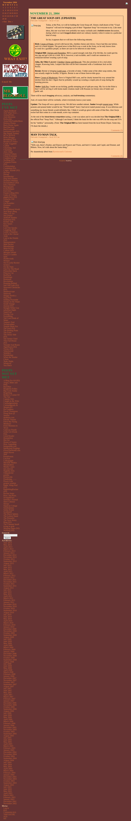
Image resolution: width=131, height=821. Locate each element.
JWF (5, 454)
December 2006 (9, 703)
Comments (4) (117, 156)
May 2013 (7, 545)
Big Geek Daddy (10, 391)
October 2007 (9, 682)
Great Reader (8, 436)
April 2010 (7, 621)
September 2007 (10, 684)
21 (17, 13)
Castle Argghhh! (10, 144)
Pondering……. (9, 479)
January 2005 (8, 750)
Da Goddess (8, 409)
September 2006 (10, 709)
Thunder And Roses (11, 345)
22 (3, 16)
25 (10, 16)
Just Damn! (8, 215)
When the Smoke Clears (10, 358)
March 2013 (8, 549)
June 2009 (7, 641)
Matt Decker (8, 244)
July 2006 (7, 713)
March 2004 (8, 771)
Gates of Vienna (10, 195)
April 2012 (7, 571)
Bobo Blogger (9, 137)
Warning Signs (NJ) (11, 528)
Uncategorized (42, 21)
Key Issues (7, 224)
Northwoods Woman (8, 260)
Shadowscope (9, 291)
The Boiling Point (10, 330)
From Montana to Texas (10, 427)
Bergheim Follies (10, 389)
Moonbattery (8, 465)
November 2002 (10, 803)
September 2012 (10, 561)
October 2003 (9, 781)
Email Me (7, 82)
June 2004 (7, 764)
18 (10, 13)
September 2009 (10, 635)
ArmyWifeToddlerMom (13, 121)
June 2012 (7, 567)
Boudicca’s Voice (10, 142)
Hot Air (6, 440)
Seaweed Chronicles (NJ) (11, 288)
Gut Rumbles (8, 203)
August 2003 (8, 785)
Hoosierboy (8, 438)
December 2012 (9, 555)
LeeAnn (6, 458)
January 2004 (8, 775)
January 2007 (8, 701)
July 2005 (7, 738)
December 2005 (9, 727)
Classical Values (10, 154)
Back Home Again (11, 125)
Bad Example (8, 129)
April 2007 (7, 695)
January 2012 (8, 578)
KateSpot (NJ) (9, 220)
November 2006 (10, 705)
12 (12, 10)
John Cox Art (8, 213)
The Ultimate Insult (11, 524)
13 (15, 10)
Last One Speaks (10, 228)
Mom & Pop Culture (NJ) (8, 249)
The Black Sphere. (11, 514)
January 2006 (8, 725)
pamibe (6, 475)
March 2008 (8, 672)
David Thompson (10, 411)
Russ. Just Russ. (10, 495)
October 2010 (9, 608)
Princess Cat (8, 273)
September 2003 (10, 783)
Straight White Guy (11, 308)
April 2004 (7, 768)
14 (17, 10)
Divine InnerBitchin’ (8, 175)
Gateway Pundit (10, 430)
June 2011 (7, 592)
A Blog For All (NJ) (11, 380)
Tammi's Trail (8, 322)
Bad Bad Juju (8, 127)
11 (10, 10)
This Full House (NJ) (10, 342)
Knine (5, 226)
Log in (6, 808)
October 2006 (9, 707)
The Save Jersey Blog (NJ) (10, 521)
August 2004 (8, 760)
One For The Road (11, 269)
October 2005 (9, 732)
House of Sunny (10, 442)
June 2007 (7, 690)
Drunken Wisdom (10, 181)
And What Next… (10, 113)
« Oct (4, 22)
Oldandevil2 (8, 473)
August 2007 (8, 686)
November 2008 (10, 656)
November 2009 (10, 631)
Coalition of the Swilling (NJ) (9, 159)
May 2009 (7, 643)
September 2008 (10, 660)
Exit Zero (7, 191)
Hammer (6, 205)
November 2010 (10, 606)
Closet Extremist (10, 156)
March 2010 (8, 623)
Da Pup (6, 172)
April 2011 (7, 596)
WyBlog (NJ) (8, 530)
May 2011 (7, 594)
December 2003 (9, 777)
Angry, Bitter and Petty (10, 383)
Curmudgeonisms (10, 403)
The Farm (7, 332)
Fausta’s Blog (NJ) (11, 193)
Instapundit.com (9, 446)
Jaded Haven (8, 452)
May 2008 (7, 668)
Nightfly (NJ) (8, 471)
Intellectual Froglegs (11, 448)
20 (15, 13)
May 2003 (7, 791)
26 (12, 16)
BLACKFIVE (9, 135)
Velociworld (8, 351)
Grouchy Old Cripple (8, 200)
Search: (6, 533)
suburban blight (9, 310)
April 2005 (7, 744)
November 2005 (10, 729)
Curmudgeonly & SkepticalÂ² (10, 406)
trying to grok (8, 526)
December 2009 (9, 629)
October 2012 (9, 559)
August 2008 (8, 662)
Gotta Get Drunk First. (10, 433)
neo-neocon (8, 469)
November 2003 (10, 779)
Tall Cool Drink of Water (10, 319)
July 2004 (7, 762)
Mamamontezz (9, 242)
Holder (6, 207)
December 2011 (9, 580)
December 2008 (9, 654)
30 (5, 19)
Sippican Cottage (10, 506)
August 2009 (8, 637)
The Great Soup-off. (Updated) (53, 18)
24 (8, 16)
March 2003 (8, 795)
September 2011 (10, 586)
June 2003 (7, 789)
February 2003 (9, 797)
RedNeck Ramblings (7, 276)
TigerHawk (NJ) (10, 347)
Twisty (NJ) (8, 349)
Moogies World (9, 252)
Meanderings (8, 246)
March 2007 (8, 697)
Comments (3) (117, 130)
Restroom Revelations (8, 280)
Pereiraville (8, 477)
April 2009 (7, 645)
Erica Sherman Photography (9, 186)
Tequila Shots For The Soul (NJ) (10, 327)
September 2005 (10, 734)
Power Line (8, 481)
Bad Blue (7, 387)
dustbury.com (8, 417)
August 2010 (8, 612)
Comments (9, 812)
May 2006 (7, 717)
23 (5, 16)
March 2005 (8, 746)
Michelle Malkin (10, 463)
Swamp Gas (8, 314)
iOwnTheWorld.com (11, 450)
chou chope (8, 152)
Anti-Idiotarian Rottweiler (9, 118)
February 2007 (9, 699)
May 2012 (7, 569)
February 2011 (9, 600)
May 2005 (7, 742)
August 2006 (8, 711)
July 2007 (7, 688)
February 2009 (9, 649)
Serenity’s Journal (10, 500)
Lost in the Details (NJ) (10, 239)
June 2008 (7, 666)
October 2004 (9, 756)
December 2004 (9, 752)
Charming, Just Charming (9, 149)
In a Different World (11, 209)
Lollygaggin (8, 461)
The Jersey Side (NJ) (9, 336)
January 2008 (8, 676)
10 (8, 10)
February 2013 (9, 551)
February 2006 (9, 723)
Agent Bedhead (9, 111)
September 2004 (10, 758)
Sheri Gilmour (9, 502)
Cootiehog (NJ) (9, 168)
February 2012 (9, 575)
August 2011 (8, 588)
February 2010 (9, 625)
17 (8, 13)
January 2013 (8, 553)
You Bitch (7, 365)
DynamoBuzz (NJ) (11, 183)
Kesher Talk (8, 222)
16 (5, 13)
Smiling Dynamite (10, 300)
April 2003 (7, 793)
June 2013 (7, 543)
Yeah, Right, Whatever (8, 362)
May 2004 (7, 766)
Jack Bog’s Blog (10, 211)
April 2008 (7, 670)
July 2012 (7, 565)
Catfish (6, 146)
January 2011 (8, 602)
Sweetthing (8, 316)
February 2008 (9, 674)
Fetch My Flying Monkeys (10, 423)
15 (3, 13)
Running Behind (10, 283)
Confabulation (9, 166)
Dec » (10, 22)
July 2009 (7, 639)
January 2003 (8, 799)
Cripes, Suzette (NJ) (11, 170)
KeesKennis (8, 456)
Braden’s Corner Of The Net (11, 396)
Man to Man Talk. (44, 134)
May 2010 (7, 619)
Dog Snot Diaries (10, 178)
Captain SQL (8, 399)
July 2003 (7, 787)
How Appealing (9, 444)
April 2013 (7, 547)
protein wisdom (9, 483)
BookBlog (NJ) (9, 139)
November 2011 (10, 582)
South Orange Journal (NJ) (9, 305)
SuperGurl (7, 312)
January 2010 (8, 627)
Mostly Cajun (8, 467)
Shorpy (6, 504)
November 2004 (10, 754)
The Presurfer (8, 518)
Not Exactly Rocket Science (11, 264)
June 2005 (7, 740)
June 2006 (7, 715)
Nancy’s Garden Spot (10, 255)
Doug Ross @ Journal (9, 414)
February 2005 (9, 748)
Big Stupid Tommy (11, 133)
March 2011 (8, 598)
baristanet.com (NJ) (11, 131)
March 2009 (8, 647)
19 (12, 13)
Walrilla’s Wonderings (8, 354)
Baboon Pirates (9, 123)
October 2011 (8, 584)
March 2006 (8, 721)
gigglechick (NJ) (10, 197)
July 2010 (7, 615)
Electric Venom (9, 419)
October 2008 (9, 658)
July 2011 (7, 590)
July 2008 (7, 664)
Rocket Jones (8, 493)
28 (17, 16)
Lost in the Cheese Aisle (10, 235)
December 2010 (9, 604)
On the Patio (8, 267)
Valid (9, 814)
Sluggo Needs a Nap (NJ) (9, 296)
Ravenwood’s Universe (62, 152)
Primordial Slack (10, 271)
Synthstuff (7, 512)
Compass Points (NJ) (9, 163)
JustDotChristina (10, 217)
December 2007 (9, 678)
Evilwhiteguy (8, 189)
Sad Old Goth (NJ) (11, 285)
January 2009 (8, 651)
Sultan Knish (8, 510)
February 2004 (9, 773)
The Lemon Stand (10, 516)
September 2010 (10, 610)
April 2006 (7, 719)
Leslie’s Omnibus (10, 232)
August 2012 (8, 563)
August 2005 (8, 736)
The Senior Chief (10, 339)
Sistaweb (7, 293)
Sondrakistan (8, 508)
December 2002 (9, 801)
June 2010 (7, 617)
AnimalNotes (8, 115)
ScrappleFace (8, 497)
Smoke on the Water (11, 302)
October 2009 (9, 633)
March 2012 (8, 573)
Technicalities (8, 324)
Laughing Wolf (9, 230)
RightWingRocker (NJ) (10, 490)
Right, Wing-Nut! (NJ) (10, 486)
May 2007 (7, 693)
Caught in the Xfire (11, 401)
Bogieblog (7, 393)
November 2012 (10, 557)
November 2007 (10, 680)
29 (3, 19)
